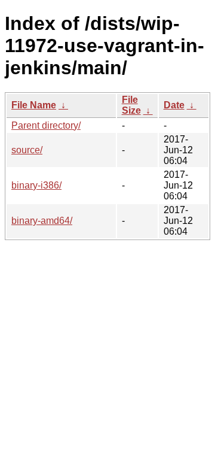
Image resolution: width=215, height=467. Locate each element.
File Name (33, 105)
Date (174, 105)
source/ (26, 150)
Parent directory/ (46, 125)
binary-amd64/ (41, 221)
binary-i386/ (36, 185)
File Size (131, 105)
